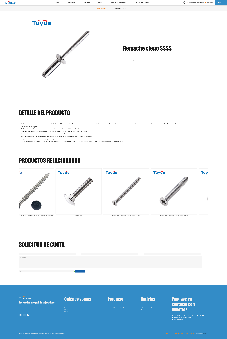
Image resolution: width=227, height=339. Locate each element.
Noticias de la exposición (146, 307)
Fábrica (66, 311)
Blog (142, 309)
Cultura (66, 309)
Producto (87, 2)
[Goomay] (205, 333)
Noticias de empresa (145, 306)
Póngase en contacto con (118, 2)
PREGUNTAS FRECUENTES (142, 2)
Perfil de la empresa (69, 306)
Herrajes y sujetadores (113, 306)
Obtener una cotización (142, 61)
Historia (66, 307)
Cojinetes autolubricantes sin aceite (116, 307)
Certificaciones (67, 313)
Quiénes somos (71, 2)
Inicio (57, 2)
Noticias (100, 2)
